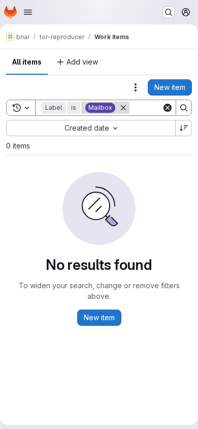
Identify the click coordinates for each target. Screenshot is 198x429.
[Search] (184, 108)
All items (27, 61)
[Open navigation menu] (28, 12)
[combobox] (90, 128)
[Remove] (123, 108)
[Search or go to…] (168, 12)
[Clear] (167, 108)
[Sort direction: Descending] (184, 128)
